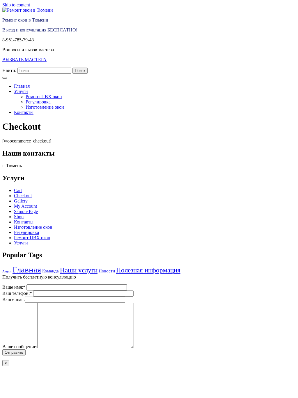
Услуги (21, 91)
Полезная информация (148, 270)
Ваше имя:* (14, 287)
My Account (25, 206)
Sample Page (26, 211)
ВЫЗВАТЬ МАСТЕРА (24, 59)
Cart (18, 190)
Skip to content (16, 4)
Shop (19, 216)
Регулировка (38, 101)
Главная (22, 86)
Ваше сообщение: (19, 346)
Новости (107, 270)
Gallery (21, 200)
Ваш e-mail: (13, 299)
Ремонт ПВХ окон (44, 96)
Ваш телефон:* (17, 293)
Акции (6, 271)
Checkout (23, 195)
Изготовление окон (45, 107)
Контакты (23, 112)
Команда (50, 270)
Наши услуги (78, 270)
